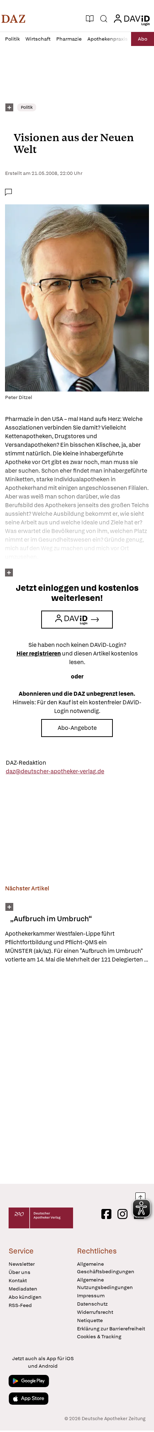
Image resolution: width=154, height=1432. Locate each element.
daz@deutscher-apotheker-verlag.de (55, 771)
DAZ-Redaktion (26, 762)
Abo (142, 39)
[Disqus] (77, 1073)
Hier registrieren (38, 653)
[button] (13, 18)
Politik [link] (27, 107)
